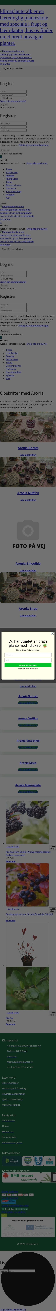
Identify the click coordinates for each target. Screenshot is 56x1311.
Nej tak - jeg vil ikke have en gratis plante (28, 668)
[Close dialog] (52, 633)
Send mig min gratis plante (28, 665)
